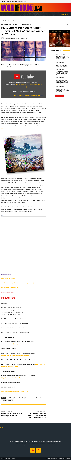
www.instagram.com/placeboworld (31, 283)
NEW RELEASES (26, 24)
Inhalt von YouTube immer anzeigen (24, 91)
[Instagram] (65, 1)
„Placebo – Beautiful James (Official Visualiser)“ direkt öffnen (29, 95)
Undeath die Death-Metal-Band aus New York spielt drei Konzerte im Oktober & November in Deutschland (62, 81)
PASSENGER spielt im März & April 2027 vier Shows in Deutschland (61, 65)
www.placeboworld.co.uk (8, 278)
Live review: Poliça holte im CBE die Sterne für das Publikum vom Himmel (63, 57)
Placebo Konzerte (29, 397)
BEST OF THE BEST (9, 20)
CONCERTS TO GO (17, 24)
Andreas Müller (10, 38)
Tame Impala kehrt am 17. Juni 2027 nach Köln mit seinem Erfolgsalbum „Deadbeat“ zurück (62, 73)
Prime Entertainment (7, 400)
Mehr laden (58, 96)
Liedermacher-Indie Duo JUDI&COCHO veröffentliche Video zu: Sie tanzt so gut (36, 415)
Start (2, 20)
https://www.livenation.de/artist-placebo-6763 (14, 391)
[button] (65, 14)
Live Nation (9, 397)
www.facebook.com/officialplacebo (11, 283)
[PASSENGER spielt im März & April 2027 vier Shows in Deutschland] (52, 64)
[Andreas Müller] (2, 38)
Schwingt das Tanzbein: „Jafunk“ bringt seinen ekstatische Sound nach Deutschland (62, 89)
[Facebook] (68, 1)
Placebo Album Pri (18, 397)
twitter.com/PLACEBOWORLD (9, 287)
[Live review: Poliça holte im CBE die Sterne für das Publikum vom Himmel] (52, 57)
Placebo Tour (39, 397)
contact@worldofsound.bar (39, 446)
